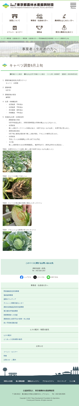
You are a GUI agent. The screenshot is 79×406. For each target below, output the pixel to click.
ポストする (40, 277)
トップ (3, 38)
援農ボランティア (10, 299)
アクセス (45, 394)
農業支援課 (36, 268)
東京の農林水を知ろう (64, 32)
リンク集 (72, 381)
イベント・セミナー (15, 32)
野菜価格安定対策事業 (46, 38)
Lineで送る (54, 277)
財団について (15, 20)
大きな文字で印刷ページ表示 (35, 74)
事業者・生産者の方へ (39, 20)
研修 (5, 356)
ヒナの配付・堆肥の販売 (39, 330)
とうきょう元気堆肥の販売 (13, 339)
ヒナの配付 (7, 335)
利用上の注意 (8, 381)
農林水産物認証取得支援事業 (14, 307)
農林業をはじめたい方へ (64, 20)
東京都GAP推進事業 (11, 311)
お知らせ (39, 346)
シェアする (27, 277)
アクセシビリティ (48, 381)
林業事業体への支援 (11, 315)
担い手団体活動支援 (11, 323)
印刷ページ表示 (17, 74)
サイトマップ (61, 381)
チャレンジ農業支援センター (14, 303)
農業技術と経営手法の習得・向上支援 (17, 319)
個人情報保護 (20, 381)
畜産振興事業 (8, 295)
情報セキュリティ (33, 381)
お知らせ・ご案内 (10, 360)
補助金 (39, 32)
